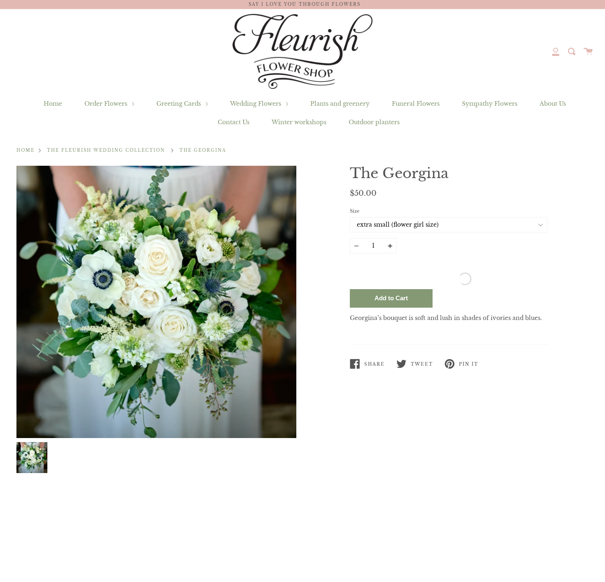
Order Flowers (106, 103)
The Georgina (202, 150)
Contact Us (233, 122)
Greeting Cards (179, 103)
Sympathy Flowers (489, 103)
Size (354, 211)
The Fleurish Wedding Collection (106, 150)
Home (53, 103)
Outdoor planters (374, 122)
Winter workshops (299, 122)
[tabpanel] (156, 302)
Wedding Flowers (256, 103)
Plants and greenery (340, 103)
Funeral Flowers (416, 103)
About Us (553, 103)
